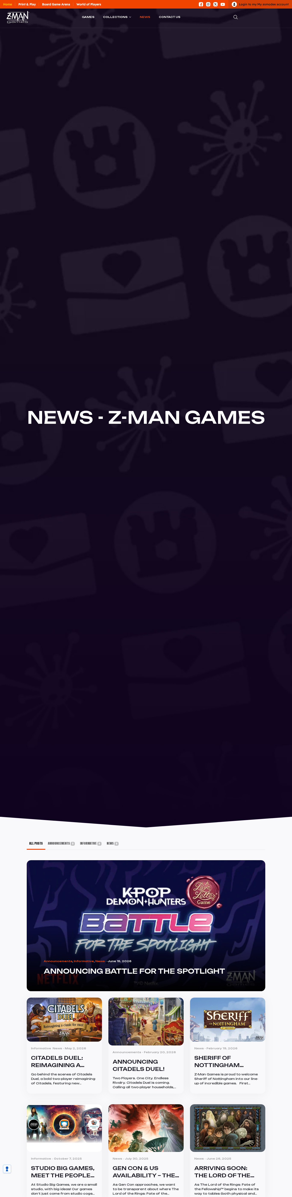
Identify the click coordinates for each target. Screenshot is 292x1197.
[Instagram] (208, 4)
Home (7, 4)
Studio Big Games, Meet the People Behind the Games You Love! (63, 1172)
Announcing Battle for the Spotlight (134, 971)
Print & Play (27, 4)
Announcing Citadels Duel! (138, 1065)
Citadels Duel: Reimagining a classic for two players (60, 1062)
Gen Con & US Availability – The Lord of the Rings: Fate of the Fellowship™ (145, 1172)
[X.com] (215, 4)
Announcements (60, 843)
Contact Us (169, 17)
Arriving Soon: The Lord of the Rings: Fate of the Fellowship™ (225, 1172)
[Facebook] (201, 4)
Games (88, 17)
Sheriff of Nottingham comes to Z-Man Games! (222, 1062)
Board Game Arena (56, 4)
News (145, 17)
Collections (115, 17)
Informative (90, 843)
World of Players (89, 4)
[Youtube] (222, 4)
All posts (36, 843)
